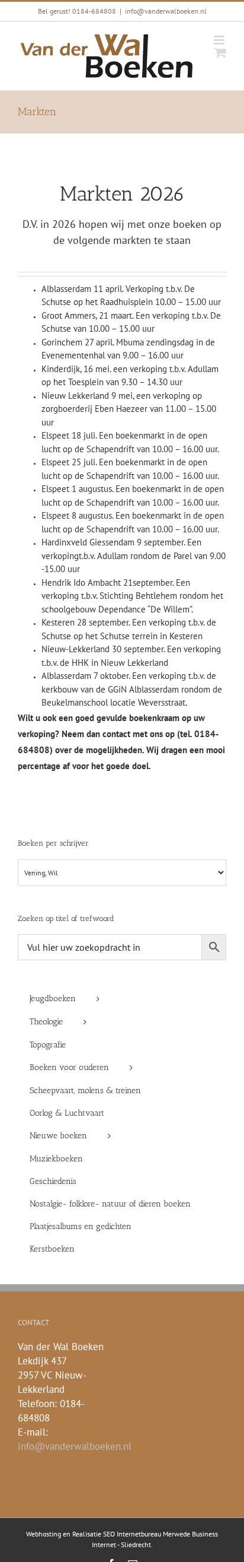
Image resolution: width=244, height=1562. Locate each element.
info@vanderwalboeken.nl (166, 11)
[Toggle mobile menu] (220, 40)
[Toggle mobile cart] (220, 52)
